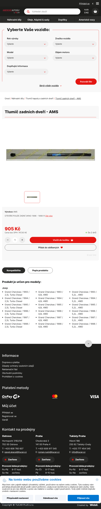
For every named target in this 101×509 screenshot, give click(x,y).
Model (10, 52)
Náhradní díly (14, 19)
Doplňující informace (17, 66)
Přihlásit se (84, 3)
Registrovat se (9, 416)
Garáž (5, 419)
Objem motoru (62, 52)
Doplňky (62, 19)
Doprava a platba (10, 362)
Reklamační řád (9, 369)
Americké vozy (87, 19)
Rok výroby (12, 38)
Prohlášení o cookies (12, 376)
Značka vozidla (62, 38)
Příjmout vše (83, 498)
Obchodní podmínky (12, 373)
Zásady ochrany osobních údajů (18, 366)
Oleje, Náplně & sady (38, 19)
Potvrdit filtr (86, 81)
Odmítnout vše (50, 498)
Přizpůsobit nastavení (18, 498)
